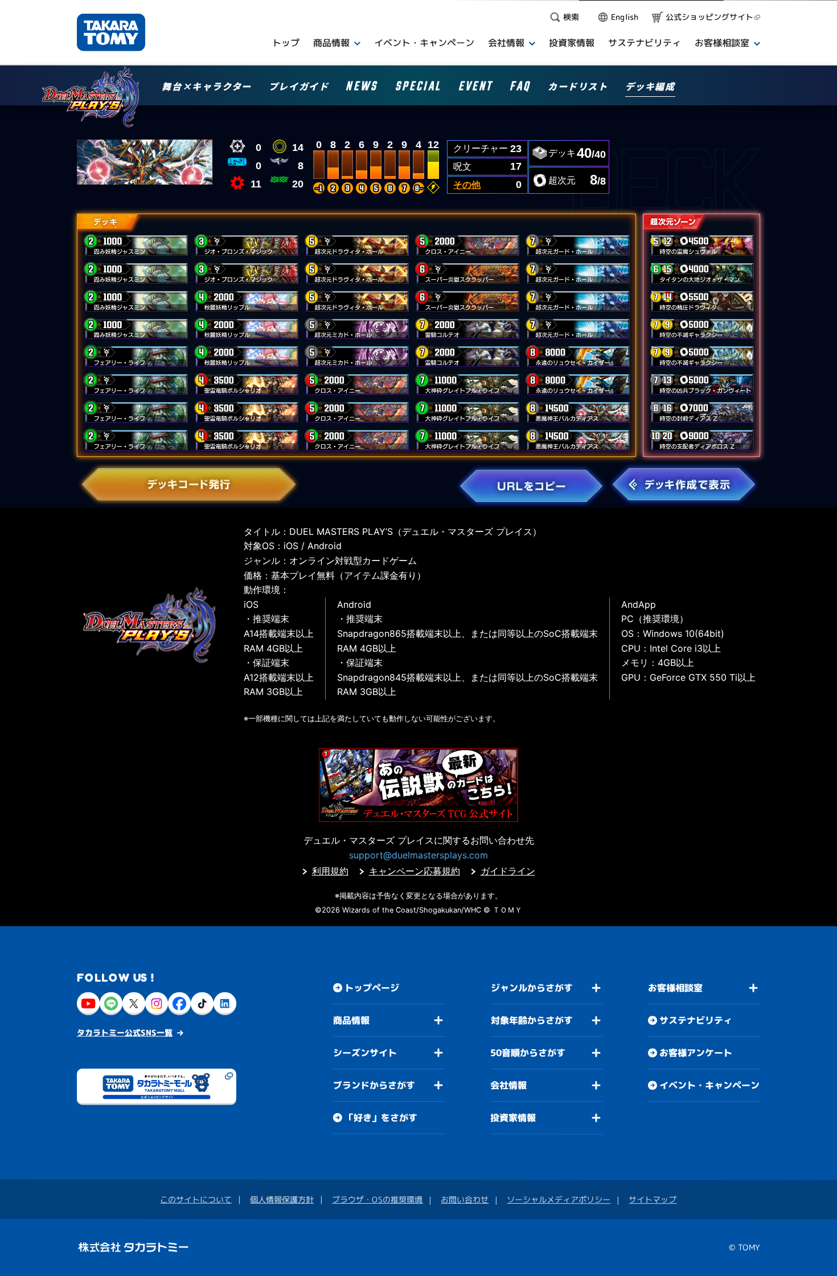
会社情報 (508, 1085)
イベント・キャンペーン (709, 1085)
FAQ (520, 88)
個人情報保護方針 (282, 1199)
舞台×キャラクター (206, 87)
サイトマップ (652, 1199)
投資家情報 (513, 1117)
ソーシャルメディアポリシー (558, 1199)
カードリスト (578, 87)
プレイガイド (299, 87)
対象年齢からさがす (532, 1020)
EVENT (475, 88)
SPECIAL (418, 88)
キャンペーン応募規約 (414, 871)
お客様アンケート (695, 1052)
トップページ (371, 987)
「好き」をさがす (380, 1117)
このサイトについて (196, 1199)
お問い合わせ (465, 1199)
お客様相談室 (675, 987)
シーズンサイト (365, 1052)
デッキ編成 (650, 87)
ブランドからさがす (374, 1085)
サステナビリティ (695, 1020)
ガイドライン (508, 871)
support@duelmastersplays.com (418, 855)
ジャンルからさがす (532, 987)
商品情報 (351, 1020)
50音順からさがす (527, 1052)
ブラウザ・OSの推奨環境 (377, 1199)
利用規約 (330, 871)
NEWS (362, 88)
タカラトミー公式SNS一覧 (125, 1032)
